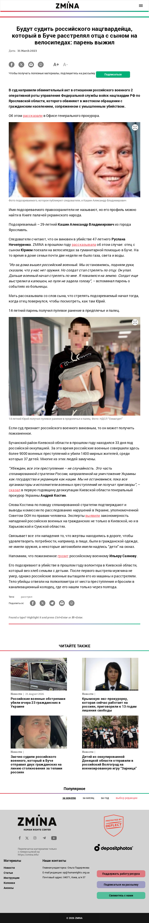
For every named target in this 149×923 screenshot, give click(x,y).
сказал (14, 490)
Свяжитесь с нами (121, 895)
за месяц (88, 798)
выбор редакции (126, 798)
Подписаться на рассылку (121, 884)
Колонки (9, 883)
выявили (92, 515)
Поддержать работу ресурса (121, 874)
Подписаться (113, 74)
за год (105, 798)
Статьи (8, 873)
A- (65, 64)
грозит (63, 555)
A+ (56, 64)
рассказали (33, 115)
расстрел (26, 596)
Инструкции (11, 878)
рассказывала (84, 244)
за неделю (69, 798)
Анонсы (9, 888)
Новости (9, 867)
